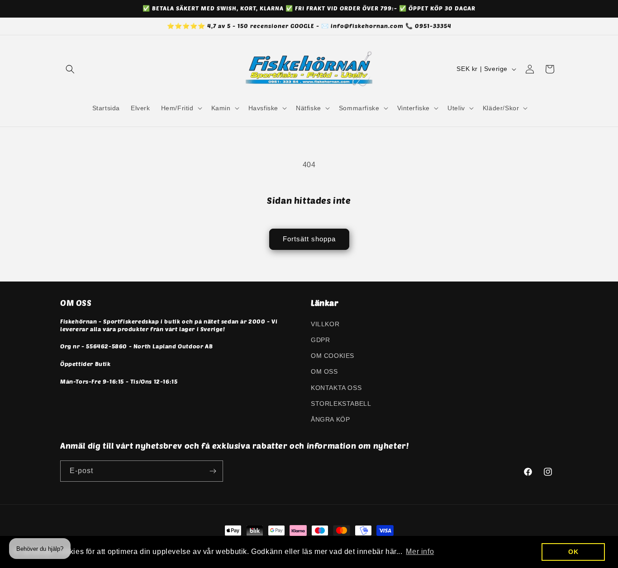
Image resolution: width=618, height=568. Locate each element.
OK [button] (573, 551)
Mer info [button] (420, 551)
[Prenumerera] (213, 471)
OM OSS (324, 371)
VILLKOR (325, 323)
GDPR (320, 339)
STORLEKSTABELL (341, 403)
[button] (70, 69)
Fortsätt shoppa (309, 239)
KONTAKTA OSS (336, 387)
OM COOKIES (332, 355)
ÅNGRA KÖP (330, 418)
